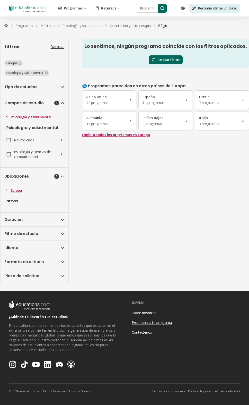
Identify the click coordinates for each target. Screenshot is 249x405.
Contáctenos (142, 332)
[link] (163, 25)
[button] (13, 63)
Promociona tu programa (152, 322)
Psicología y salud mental (31, 117)
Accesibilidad (230, 391)
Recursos (108, 8)
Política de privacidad (203, 391)
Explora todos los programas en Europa (116, 134)
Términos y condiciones (168, 391)
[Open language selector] (182, 8)
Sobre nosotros (144, 312)
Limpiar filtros (169, 59)
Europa (16, 190)
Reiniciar (57, 46)
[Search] (162, 8)
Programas (73, 8)
